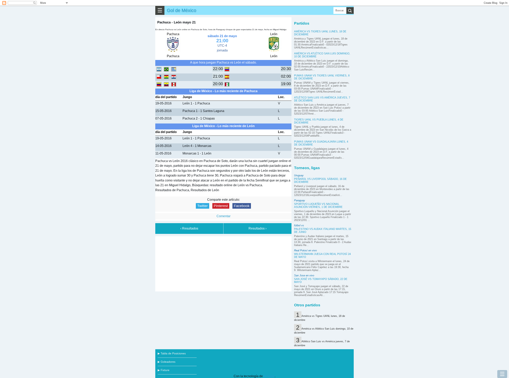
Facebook (242, 206)
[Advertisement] (223, 263)
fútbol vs (299, 225)
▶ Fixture (163, 370)
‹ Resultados (189, 228)
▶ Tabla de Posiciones (172, 353)
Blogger (269, 376)
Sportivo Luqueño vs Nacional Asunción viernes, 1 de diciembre (318, 205)
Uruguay (299, 175)
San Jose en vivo (304, 275)
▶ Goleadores (166, 361)
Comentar (223, 216)
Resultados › (257, 228)
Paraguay (299, 200)
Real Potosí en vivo (305, 250)
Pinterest (221, 206)
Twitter (202, 206)
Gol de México (181, 10)
